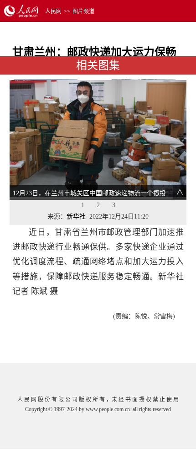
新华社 (76, 216)
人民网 (53, 11)
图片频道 (83, 11)
